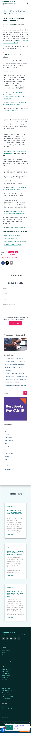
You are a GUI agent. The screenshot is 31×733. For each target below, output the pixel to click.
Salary (15, 257)
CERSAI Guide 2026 (7, 659)
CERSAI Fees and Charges (12, 244)
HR (16, 252)
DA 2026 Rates (6, 692)
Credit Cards (8, 447)
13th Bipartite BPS (7, 690)
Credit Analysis (6, 650)
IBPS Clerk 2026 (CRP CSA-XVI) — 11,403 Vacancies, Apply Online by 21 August (15, 512)
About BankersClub (7, 715)
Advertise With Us (6, 713)
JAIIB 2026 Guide (6, 688)
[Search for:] (13, 394)
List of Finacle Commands (17, 227)
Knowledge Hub (9, 453)
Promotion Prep (6, 694)
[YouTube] (11, 638)
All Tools (4, 679)
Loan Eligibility (5, 673)
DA (11, 255)
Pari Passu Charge (6, 661)
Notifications (8, 466)
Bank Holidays (8, 437)
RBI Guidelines (5, 652)
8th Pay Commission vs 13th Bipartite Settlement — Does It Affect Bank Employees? (15, 367)
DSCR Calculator (6, 669)
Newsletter (5, 706)
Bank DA (7, 255)
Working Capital (6, 654)
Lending (7, 456)
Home (6, 11)
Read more (10, 534)
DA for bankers (16, 255)
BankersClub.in (8, 1)
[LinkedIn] (18, 638)
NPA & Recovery (6, 657)
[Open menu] (27, 3)
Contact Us (5, 717)
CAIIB (6, 443)
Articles (11, 252)
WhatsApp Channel (7, 709)
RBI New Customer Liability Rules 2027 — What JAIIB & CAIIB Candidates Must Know (15, 594)
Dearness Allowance (7, 257)
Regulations (8, 469)
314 (6, 431)
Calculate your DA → (9, 71)
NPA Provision (5, 677)
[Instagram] (7, 638)
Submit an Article (6, 711)
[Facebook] (3, 638)
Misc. (6, 459)
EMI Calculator (5, 671)
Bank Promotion (9, 440)
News (6, 463)
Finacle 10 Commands (7, 696)
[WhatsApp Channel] (14, 638)
